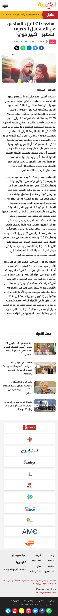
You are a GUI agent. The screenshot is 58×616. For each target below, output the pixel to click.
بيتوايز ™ (15, 605)
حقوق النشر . (14, 601)
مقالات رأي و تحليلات (15, 570)
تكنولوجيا (21, 562)
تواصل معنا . (28, 601)
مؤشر (51, 566)
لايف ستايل (35, 561)
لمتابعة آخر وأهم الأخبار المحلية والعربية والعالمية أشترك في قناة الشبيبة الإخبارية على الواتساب (29, 582)
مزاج (52, 42)
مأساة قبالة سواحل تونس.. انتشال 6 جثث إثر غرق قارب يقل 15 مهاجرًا (18, 405)
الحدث (51, 561)
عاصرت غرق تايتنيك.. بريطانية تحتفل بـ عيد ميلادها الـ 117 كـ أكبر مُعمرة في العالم (17, 387)
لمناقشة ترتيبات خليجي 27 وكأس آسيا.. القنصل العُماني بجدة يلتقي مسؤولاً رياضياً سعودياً (17, 349)
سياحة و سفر (19, 555)
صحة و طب (35, 571)
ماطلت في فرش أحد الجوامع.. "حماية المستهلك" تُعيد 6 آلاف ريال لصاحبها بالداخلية (19, 14)
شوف (38, 555)
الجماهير (49, 571)
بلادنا (51, 555)
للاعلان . (40, 601)
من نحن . (52, 601)
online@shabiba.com (46, 593)
